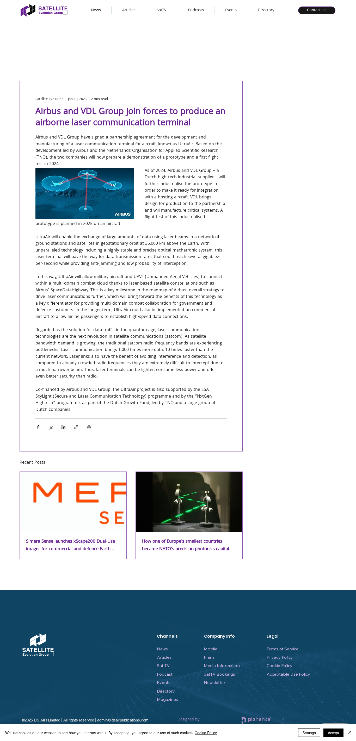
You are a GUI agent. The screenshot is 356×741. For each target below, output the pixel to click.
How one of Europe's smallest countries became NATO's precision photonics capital (185, 545)
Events (163, 682)
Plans (209, 657)
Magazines (167, 699)
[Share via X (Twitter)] (50, 427)
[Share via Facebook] (37, 427)
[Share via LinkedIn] (63, 427)
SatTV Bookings (219, 674)
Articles (164, 657)
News (162, 648)
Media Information (222, 665)
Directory (166, 691)
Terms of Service (282, 648)
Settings (309, 732)
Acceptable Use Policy (288, 674)
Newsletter (214, 682)
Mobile (210, 648)
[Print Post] (89, 427)
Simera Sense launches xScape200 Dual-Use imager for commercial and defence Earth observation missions (70, 545)
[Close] (350, 733)
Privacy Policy (280, 657)
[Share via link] (76, 427)
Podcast (165, 674)
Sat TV (163, 665)
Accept (333, 732)
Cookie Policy (279, 665)
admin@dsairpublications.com (123, 720)
